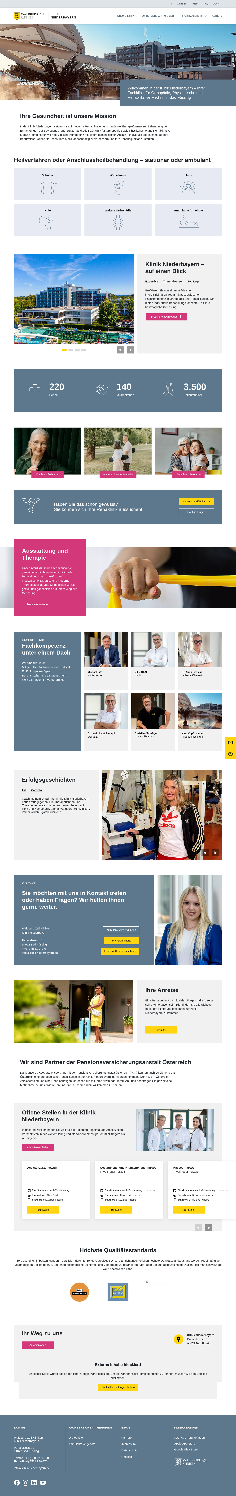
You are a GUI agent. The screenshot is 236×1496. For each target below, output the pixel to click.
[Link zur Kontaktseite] (230, 742)
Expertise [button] (151, 281)
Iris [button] (24, 790)
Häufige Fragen (196, 512)
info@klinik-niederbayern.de (32, 1468)
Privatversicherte (121, 940)
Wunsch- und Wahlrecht (196, 501)
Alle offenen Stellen (38, 1147)
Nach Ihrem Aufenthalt (188, 474)
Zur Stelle (43, 1209)
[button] (171, 3)
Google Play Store (186, 1449)
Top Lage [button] (194, 281)
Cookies (126, 1456)
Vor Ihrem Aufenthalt (47, 474)
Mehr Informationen (38, 604)
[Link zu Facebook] (17, 1483)
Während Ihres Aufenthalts (118, 474)
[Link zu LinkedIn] (34, 1483)
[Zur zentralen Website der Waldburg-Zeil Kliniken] (197, 1462)
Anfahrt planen (37, 1345)
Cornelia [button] (36, 790)
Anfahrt (161, 1029)
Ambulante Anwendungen (121, 930)
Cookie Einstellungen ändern (118, 1387)
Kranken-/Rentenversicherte (120, 951)
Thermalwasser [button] (173, 281)
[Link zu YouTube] (43, 1483)
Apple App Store (184, 1443)
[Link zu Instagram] (25, 1483)
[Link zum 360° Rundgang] (230, 753)
